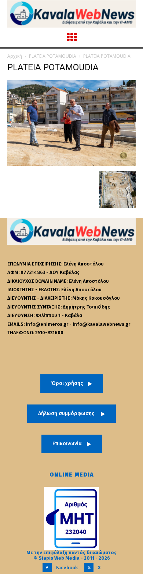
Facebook (67, 567)
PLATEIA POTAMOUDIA (52, 56)
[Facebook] (47, 567)
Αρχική (14, 56)
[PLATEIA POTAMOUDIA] (71, 164)
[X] (89, 567)
